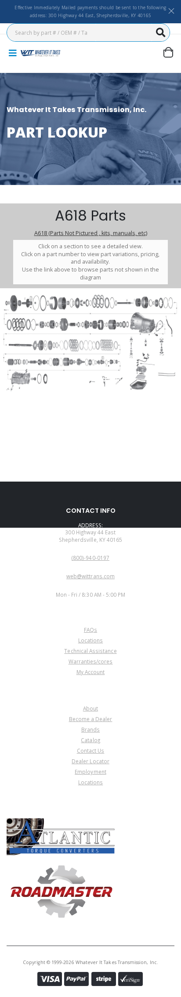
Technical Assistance (90, 650)
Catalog (90, 739)
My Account (90, 671)
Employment (90, 771)
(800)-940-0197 (90, 557)
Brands (90, 729)
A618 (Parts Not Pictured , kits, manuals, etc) (90, 233)
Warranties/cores (91, 661)
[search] (161, 32)
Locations (90, 640)
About (90, 708)
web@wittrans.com (90, 576)
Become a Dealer (90, 718)
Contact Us (91, 750)
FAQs (90, 629)
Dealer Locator (90, 761)
